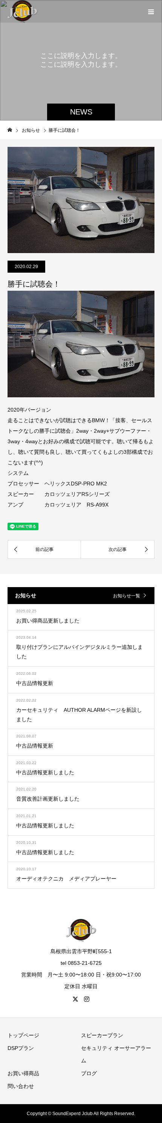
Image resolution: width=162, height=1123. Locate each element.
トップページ (23, 1035)
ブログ (89, 1073)
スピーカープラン (102, 1035)
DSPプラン (21, 1048)
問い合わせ (21, 1086)
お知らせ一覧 (126, 595)
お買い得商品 (23, 1073)
